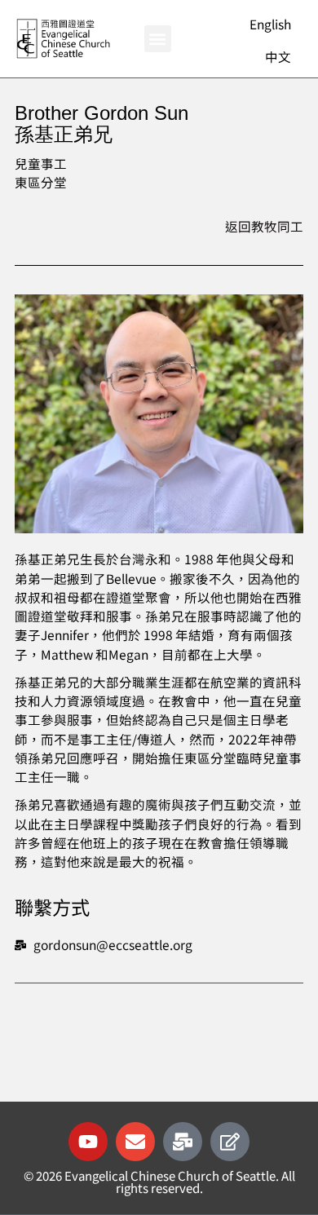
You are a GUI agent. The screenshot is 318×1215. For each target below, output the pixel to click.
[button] (157, 38)
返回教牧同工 (264, 226)
